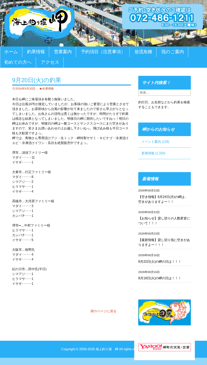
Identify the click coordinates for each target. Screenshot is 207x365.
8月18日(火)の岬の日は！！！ (159, 278)
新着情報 (148, 153)
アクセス (50, 62)
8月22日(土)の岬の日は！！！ (159, 261)
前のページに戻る (103, 311)
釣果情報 (36, 51)
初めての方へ (18, 62)
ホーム (11, 51)
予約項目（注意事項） (103, 51)
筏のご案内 (172, 51)
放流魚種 (143, 51)
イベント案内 (151, 141)
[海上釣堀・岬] (39, 21)
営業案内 (63, 51)
